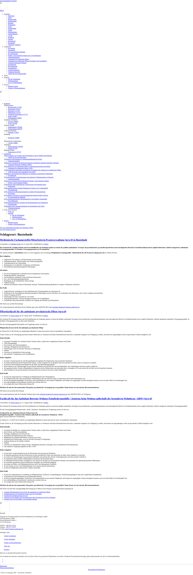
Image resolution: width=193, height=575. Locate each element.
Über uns (11, 212)
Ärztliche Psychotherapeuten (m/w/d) (16, 496)
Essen (10, 27)
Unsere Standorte (9, 539)
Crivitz (10, 36)
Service (6, 84)
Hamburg (11, 37)
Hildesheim (11, 25)
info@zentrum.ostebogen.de (14, 529)
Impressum (3, 566)
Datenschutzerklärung (7, 568)
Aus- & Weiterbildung (15, 83)
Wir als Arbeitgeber (14, 79)
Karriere (6, 77)
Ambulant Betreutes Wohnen (17, 63)
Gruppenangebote (13, 70)
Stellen (46, 244)
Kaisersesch (12, 41)
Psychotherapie (13, 54)
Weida (10, 30)
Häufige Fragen (13, 86)
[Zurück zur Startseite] (3, 9)
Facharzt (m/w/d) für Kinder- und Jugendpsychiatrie (20, 499)
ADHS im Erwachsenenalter (17, 74)
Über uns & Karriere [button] (10, 210)
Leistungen (7, 46)
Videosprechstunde (14, 72)
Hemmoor (11, 16)
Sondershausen (13, 34)
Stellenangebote (13, 81)
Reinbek (10, 23)
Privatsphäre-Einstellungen (96, 569)
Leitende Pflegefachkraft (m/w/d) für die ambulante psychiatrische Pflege (27, 492)
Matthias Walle (16, 244)
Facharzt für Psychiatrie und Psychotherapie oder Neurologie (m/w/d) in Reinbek (29, 497)
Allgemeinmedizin (14, 57)
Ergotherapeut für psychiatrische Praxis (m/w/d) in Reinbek (23, 494)
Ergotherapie (12, 64)
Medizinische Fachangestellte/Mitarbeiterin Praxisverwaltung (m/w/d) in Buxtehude (43, 240)
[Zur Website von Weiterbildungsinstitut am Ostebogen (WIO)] (16, 228)
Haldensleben (12, 21)
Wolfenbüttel (12, 28)
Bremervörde (12, 19)
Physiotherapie (12, 66)
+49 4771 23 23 (11, 525)
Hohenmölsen (12, 32)
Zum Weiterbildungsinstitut (8, 229)
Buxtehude (11, 43)
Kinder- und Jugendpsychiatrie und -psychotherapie (24, 55)
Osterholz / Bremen (14, 45)
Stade (10, 17)
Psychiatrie (11, 48)
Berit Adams (15, 316)
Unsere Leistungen (10, 536)
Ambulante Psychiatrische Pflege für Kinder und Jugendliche (27, 61)
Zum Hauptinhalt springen (8, 1)
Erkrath (10, 39)
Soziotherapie (12, 68)
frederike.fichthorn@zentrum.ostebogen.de (66, 307)
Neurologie (11, 50)
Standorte (7, 14)
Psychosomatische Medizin (16, 52)
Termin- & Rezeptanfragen (16, 88)
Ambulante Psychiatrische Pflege (18, 59)
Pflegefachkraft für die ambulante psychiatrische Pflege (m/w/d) (33, 311)
